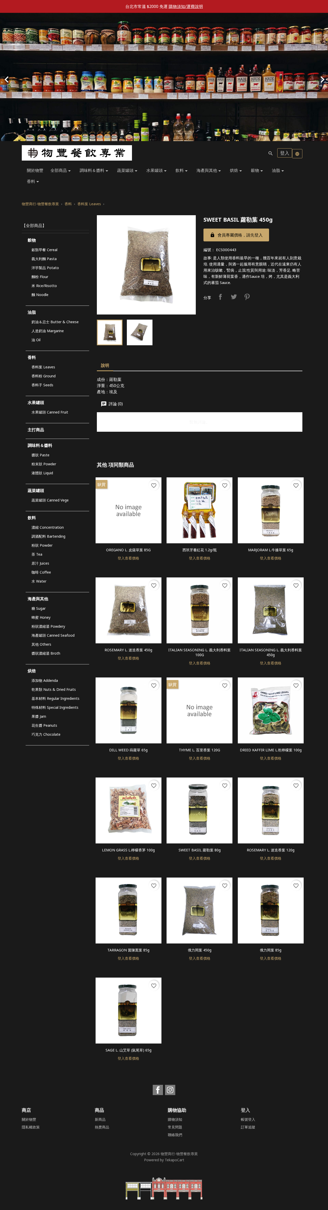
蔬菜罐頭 (128, 171)
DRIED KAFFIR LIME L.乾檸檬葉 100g (271, 749)
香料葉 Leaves (43, 367)
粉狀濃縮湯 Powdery (48, 626)
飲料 (182, 171)
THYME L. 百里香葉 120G (199, 749)
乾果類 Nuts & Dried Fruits (54, 689)
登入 (284, 153)
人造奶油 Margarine (48, 330)
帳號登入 (248, 1119)
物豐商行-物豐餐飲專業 (179, 1153)
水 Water (39, 581)
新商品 (100, 1119)
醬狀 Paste (40, 454)
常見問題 (175, 1127)
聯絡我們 (175, 1134)
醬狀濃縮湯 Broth (46, 653)
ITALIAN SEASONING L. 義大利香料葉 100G (199, 652)
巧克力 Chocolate (46, 734)
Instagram (170, 1090)
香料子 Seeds (42, 384)
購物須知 (175, 1119)
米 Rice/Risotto (44, 285)
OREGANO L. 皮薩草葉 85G (128, 549)
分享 (220, 297)
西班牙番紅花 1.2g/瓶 (199, 549)
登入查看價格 (128, 558)
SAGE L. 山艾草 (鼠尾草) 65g (128, 1050)
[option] (164, 77)
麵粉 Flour (40, 276)
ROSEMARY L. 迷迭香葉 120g (270, 850)
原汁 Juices (40, 563)
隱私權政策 (31, 1127)
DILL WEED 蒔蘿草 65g (128, 749)
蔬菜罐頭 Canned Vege (50, 500)
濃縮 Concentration (48, 527)
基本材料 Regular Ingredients (55, 698)
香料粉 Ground (44, 375)
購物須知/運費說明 (186, 6)
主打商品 (36, 429)
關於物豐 (35, 170)
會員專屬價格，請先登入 (236, 235)
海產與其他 (210, 171)
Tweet (234, 297)
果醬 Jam (39, 716)
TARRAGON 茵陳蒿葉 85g (128, 950)
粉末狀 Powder (44, 463)
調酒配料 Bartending (48, 536)
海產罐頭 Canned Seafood (53, 635)
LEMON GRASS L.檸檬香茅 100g (128, 850)
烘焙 (237, 171)
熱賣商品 (102, 1127)
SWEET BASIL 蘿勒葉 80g (200, 850)
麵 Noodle (40, 294)
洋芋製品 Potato (45, 267)
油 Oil (36, 339)
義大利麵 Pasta (44, 258)
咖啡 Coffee (41, 572)
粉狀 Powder (42, 545)
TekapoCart (174, 1159)
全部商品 (61, 171)
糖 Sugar (39, 608)
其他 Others (41, 644)
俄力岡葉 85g (270, 950)
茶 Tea (37, 554)
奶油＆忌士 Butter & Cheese (55, 321)
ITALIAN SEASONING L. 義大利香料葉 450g (271, 652)
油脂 (279, 171)
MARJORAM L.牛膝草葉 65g (270, 549)
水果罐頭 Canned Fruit (50, 412)
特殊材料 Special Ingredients (55, 707)
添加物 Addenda (45, 680)
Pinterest (247, 297)
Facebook (158, 1090)
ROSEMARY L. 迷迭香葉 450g (128, 649)
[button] (24, 77)
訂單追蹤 (248, 1127)
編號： (209, 249)
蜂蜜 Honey (41, 617)
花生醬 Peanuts (44, 725)
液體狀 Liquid (42, 472)
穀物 (258, 171)
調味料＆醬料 (95, 171)
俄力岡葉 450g (199, 950)
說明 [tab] (105, 365)
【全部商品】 (34, 225)
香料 (34, 182)
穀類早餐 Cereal (44, 249)
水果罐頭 (157, 171)
